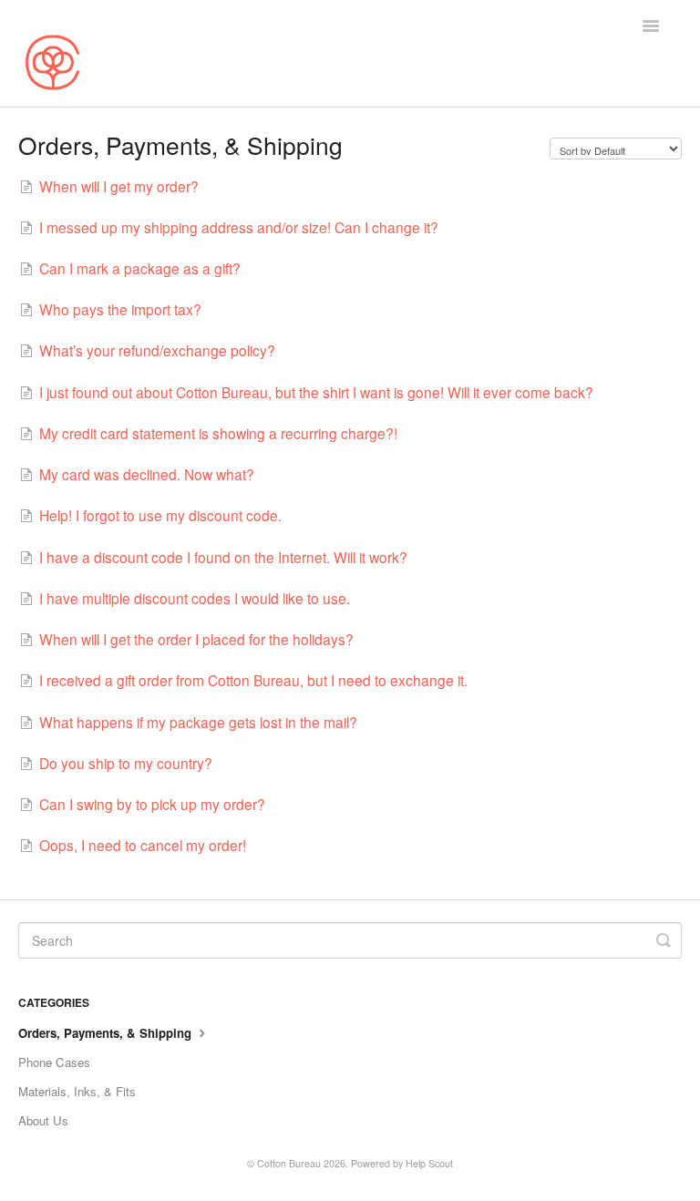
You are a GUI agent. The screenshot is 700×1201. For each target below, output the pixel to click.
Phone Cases (54, 1062)
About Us (43, 1120)
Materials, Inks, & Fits (77, 1091)
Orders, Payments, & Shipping (106, 1033)
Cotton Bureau (289, 1163)
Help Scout (429, 1163)
